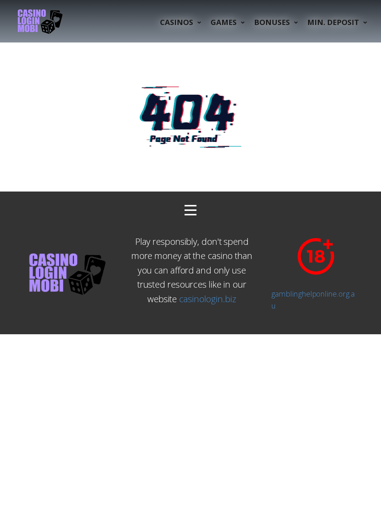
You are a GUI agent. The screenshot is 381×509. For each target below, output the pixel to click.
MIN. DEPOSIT (333, 22)
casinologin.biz (207, 299)
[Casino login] (39, 21)
